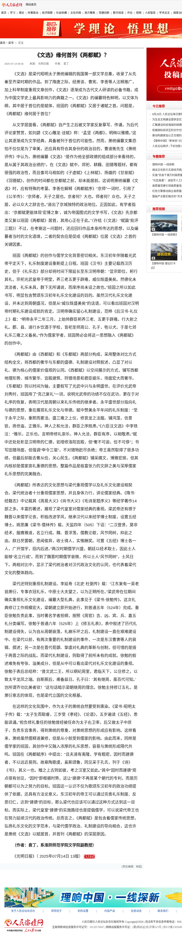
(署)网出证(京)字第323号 (147, 927)
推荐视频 (158, 209)
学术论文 (164, 12)
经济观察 (47, 12)
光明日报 (43, 63)
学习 (12, 12)
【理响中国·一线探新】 (164, 234)
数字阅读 (118, 12)
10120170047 (96, 927)
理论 (21, 12)
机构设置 (83, 911)
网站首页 (31, 4)
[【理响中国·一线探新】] (164, 216)
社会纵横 (61, 12)
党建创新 (104, 12)
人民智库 (150, 12)
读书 (11, 43)
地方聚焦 (90, 12)
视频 (138, 12)
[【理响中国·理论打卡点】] (164, 245)
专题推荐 (158, 156)
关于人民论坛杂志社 (23, 911)
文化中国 (75, 12)
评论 (130, 12)
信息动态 (136, 911)
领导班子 (56, 911)
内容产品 (109, 911)
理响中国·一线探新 (163, 164)
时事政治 (33, 12)
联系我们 (163, 911)
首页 (3, 12)
